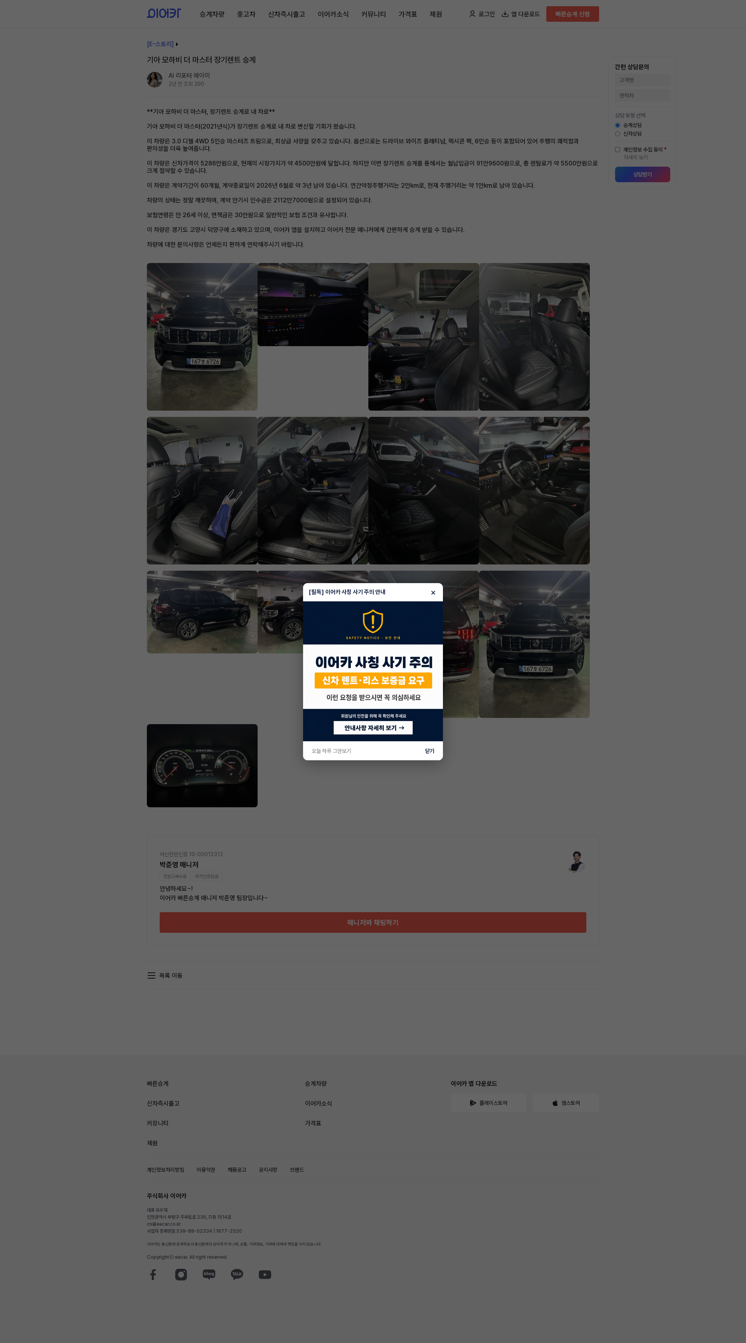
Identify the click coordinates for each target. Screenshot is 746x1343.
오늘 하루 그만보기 (331, 751)
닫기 (429, 751)
